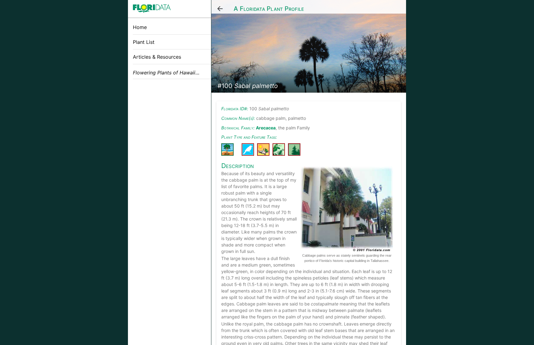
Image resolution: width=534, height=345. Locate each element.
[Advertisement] (169, 127)
